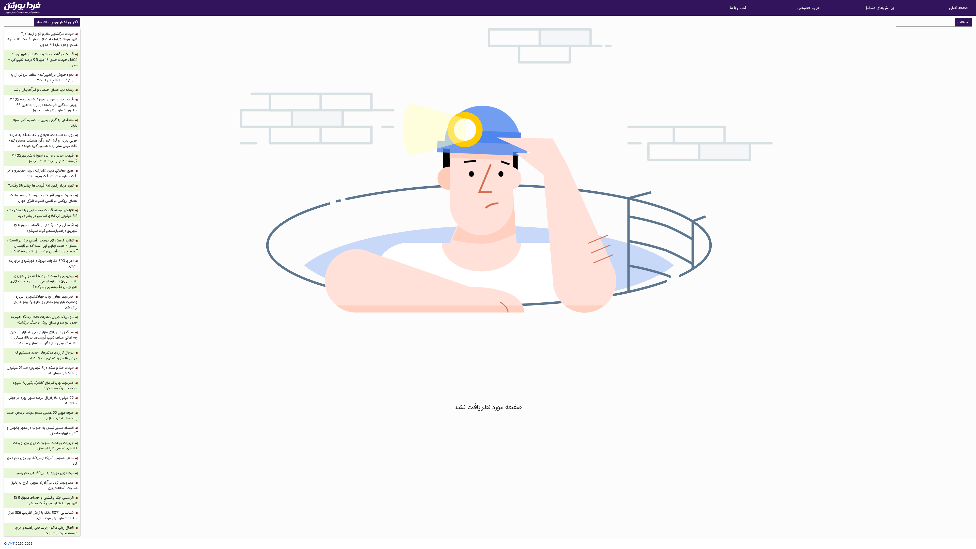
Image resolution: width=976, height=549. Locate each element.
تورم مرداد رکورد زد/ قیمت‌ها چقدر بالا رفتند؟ (41, 186)
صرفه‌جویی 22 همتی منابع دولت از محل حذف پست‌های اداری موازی (42, 415)
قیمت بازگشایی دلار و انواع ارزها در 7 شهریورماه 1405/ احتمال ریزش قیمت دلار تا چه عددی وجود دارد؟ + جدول (42, 39)
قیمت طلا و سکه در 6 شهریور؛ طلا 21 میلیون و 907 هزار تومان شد (42, 370)
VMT (11, 543)
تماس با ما (738, 8)
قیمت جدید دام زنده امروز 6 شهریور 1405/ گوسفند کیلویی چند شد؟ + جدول (44, 158)
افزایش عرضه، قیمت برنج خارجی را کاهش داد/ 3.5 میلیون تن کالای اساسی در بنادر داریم (42, 213)
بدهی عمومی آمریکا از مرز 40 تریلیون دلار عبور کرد (42, 461)
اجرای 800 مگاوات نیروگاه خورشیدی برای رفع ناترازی (43, 263)
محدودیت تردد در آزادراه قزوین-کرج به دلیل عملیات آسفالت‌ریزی (44, 485)
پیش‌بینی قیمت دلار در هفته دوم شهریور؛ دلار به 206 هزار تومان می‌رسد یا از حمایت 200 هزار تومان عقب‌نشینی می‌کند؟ (44, 281)
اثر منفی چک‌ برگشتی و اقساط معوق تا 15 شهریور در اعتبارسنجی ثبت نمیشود (46, 228)
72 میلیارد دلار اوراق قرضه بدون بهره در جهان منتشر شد (43, 400)
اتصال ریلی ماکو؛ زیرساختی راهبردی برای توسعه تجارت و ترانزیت (46, 530)
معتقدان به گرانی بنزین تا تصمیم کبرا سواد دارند (45, 123)
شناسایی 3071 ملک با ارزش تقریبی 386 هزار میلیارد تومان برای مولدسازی (43, 515)
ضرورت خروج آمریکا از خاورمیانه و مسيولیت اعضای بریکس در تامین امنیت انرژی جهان (44, 198)
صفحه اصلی (958, 8)
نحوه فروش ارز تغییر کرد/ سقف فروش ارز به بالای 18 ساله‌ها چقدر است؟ (44, 77)
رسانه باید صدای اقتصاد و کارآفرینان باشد (44, 90)
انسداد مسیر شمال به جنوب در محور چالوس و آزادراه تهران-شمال (42, 430)
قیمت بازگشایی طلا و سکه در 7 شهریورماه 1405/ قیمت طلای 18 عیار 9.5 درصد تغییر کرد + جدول (43, 59)
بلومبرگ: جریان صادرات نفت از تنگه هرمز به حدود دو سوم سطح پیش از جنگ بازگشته (44, 320)
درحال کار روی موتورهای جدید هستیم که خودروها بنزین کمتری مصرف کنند (46, 355)
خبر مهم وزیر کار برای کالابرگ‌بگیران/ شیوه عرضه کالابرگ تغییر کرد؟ (45, 385)
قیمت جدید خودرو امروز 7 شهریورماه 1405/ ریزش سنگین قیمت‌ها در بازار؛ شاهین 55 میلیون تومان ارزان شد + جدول (43, 105)
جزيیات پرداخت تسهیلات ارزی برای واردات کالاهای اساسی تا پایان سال (45, 446)
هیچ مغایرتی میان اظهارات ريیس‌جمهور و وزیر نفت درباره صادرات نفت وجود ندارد (43, 173)
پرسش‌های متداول (879, 8)
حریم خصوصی (808, 8)
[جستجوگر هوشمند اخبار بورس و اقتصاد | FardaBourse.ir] (22, 8)
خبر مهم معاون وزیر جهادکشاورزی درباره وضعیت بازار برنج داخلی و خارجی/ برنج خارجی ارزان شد (45, 302)
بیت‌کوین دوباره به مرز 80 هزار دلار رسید (45, 473)
